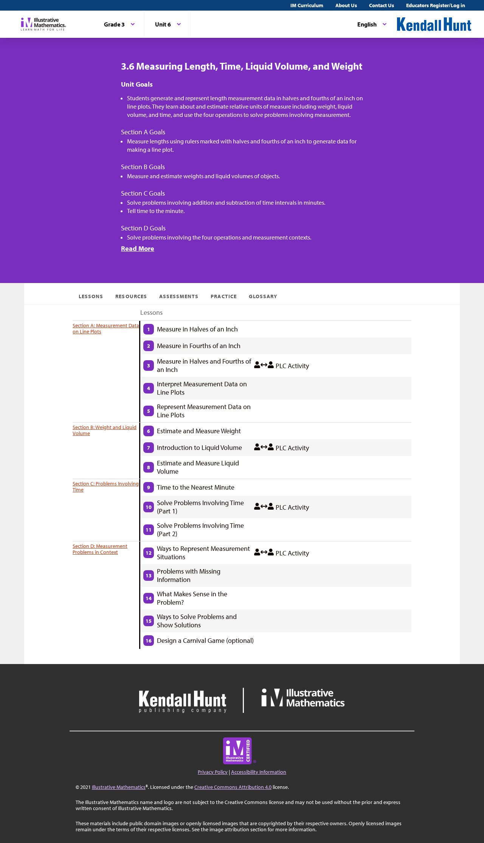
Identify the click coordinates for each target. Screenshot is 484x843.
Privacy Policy (213, 771)
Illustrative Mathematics (119, 787)
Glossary (263, 296)
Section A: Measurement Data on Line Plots (106, 328)
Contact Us (381, 5)
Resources (131, 296)
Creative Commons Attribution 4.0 (232, 787)
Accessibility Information (258, 771)
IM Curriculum (306, 5)
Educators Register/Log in (435, 5)
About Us (346, 5)
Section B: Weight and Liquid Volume (105, 430)
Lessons (91, 296)
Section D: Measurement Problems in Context (100, 549)
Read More (137, 248)
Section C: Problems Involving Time (106, 486)
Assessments (179, 296)
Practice (223, 296)
